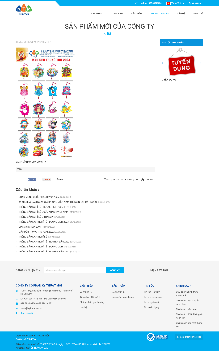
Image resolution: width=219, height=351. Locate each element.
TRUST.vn (31, 339)
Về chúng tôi (86, 292)
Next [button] (200, 63)
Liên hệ (83, 307)
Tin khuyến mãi (151, 302)
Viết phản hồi (113, 179)
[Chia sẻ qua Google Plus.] (48, 179)
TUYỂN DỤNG (168, 79)
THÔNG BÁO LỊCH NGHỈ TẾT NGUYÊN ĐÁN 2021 (50, 251)
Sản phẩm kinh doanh (123, 297)
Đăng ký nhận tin (28, 270)
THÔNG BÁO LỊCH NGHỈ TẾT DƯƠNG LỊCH (47, 246)
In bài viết (149, 179)
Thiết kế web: (21, 339)
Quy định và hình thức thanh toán (187, 294)
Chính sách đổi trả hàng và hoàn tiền (189, 316)
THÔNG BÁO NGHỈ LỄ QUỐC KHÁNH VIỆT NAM (50, 211)
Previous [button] (162, 63)
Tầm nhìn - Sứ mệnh (90, 297)
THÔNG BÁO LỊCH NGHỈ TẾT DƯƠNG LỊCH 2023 (50, 221)
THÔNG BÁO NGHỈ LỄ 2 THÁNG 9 (42, 216)
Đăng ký (115, 270)
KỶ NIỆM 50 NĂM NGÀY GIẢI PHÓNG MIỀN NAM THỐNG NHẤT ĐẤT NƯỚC (64, 202)
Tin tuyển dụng (151, 307)
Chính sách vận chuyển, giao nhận (187, 302)
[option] (181, 64)
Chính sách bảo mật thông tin (189, 325)
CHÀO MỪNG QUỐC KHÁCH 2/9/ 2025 (45, 197)
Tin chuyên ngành (153, 297)
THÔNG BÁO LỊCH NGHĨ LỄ (39, 236)
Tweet (60, 179)
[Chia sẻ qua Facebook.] (33, 179)
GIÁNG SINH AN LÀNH (37, 226)
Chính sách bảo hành (186, 309)
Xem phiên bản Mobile (190, 337)
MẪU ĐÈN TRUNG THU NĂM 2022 (42, 231)
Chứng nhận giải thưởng (92, 302)
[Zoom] (45, 103)
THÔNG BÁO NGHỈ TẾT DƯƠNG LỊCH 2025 (47, 207)
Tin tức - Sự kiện (152, 292)
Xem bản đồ (27, 313)
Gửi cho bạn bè (131, 179)
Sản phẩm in (118, 292)
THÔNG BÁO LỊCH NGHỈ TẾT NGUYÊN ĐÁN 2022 (50, 241)
